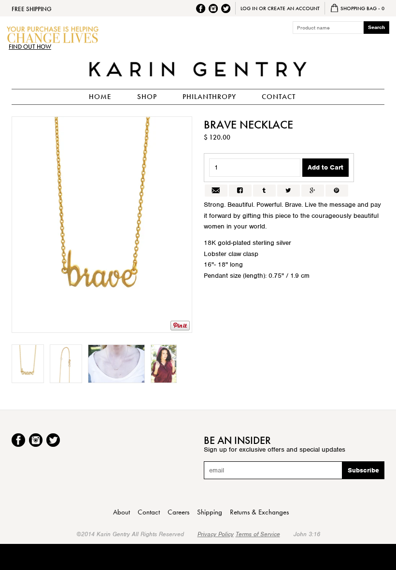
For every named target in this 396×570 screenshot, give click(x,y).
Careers (178, 512)
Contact (279, 96)
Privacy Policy (216, 534)
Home (100, 96)
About (121, 512)
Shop (147, 96)
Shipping (209, 512)
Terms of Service (258, 534)
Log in (248, 8)
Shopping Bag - (361, 8)
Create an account (294, 8)
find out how (30, 47)
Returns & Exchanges (259, 512)
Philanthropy (209, 96)
